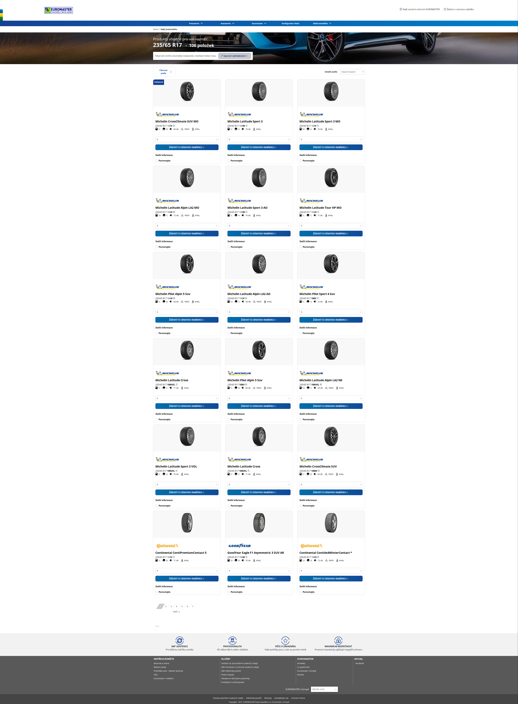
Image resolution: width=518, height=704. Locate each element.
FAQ (155, 674)
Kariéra (300, 674)
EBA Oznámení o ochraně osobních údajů (240, 667)
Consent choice (298, 698)
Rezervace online (161, 663)
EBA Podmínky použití (231, 671)
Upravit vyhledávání (234, 55)
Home (155, 29)
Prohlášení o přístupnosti (232, 682)
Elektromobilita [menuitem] (321, 23)
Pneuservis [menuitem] (194, 23)
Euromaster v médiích (164, 678)
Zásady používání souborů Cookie (228, 698)
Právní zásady (227, 674)
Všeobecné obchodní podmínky (235, 678)
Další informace (164, 155)
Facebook (359, 663)
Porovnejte (164, 160)
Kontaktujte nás (281, 698)
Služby (225, 659)
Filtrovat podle (163, 72)
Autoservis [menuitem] (226, 23)
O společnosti (303, 667)
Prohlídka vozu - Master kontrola (168, 671)
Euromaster (305, 659)
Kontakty (301, 663)
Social (358, 659)
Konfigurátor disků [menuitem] (290, 23)
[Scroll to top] (511, 698)
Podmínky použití (254, 698)
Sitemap (268, 698)
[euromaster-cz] (58, 10)
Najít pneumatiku (169, 29)
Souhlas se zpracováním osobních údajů (239, 663)
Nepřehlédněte (164, 659)
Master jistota (160, 667)
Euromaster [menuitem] (258, 23)
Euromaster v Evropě (306, 671)
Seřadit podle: (331, 71)
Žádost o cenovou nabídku (185, 147)
